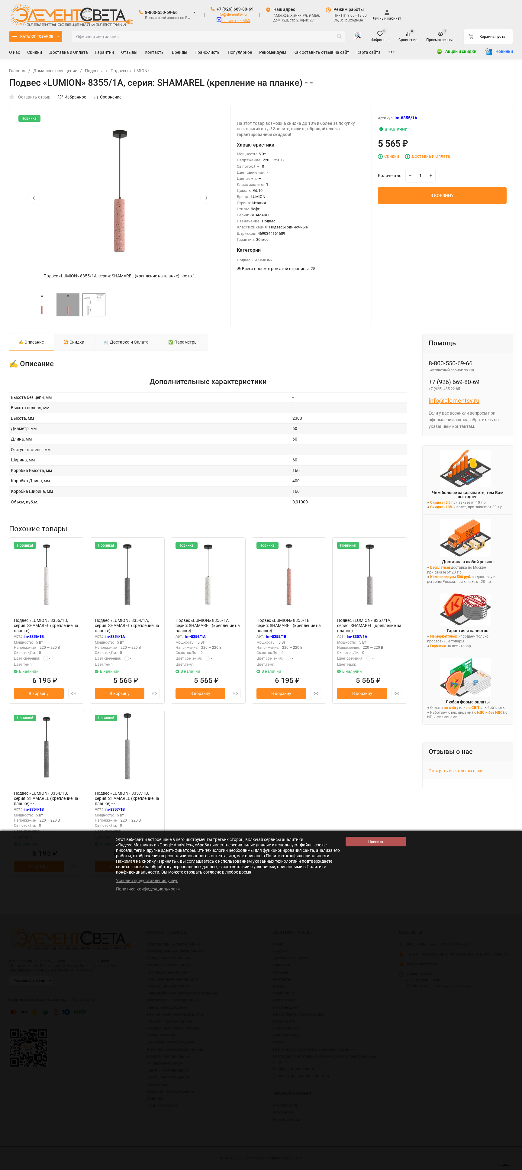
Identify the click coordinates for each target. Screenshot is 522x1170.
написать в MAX (235, 21)
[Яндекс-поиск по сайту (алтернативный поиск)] (357, 36)
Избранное (75, 97)
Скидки (391, 156)
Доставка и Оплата (430, 156)
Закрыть (512, 1167)
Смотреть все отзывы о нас (456, 770)
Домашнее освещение (55, 71)
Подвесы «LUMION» (130, 71)
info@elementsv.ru (232, 14)
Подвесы (94, 71)
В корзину (39, 693)
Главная (17, 71)
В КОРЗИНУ (442, 195)
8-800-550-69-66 (161, 12)
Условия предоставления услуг (147, 880)
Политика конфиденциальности (148, 889)
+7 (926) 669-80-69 (235, 9)
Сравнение (110, 97)
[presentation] (33, 198)
